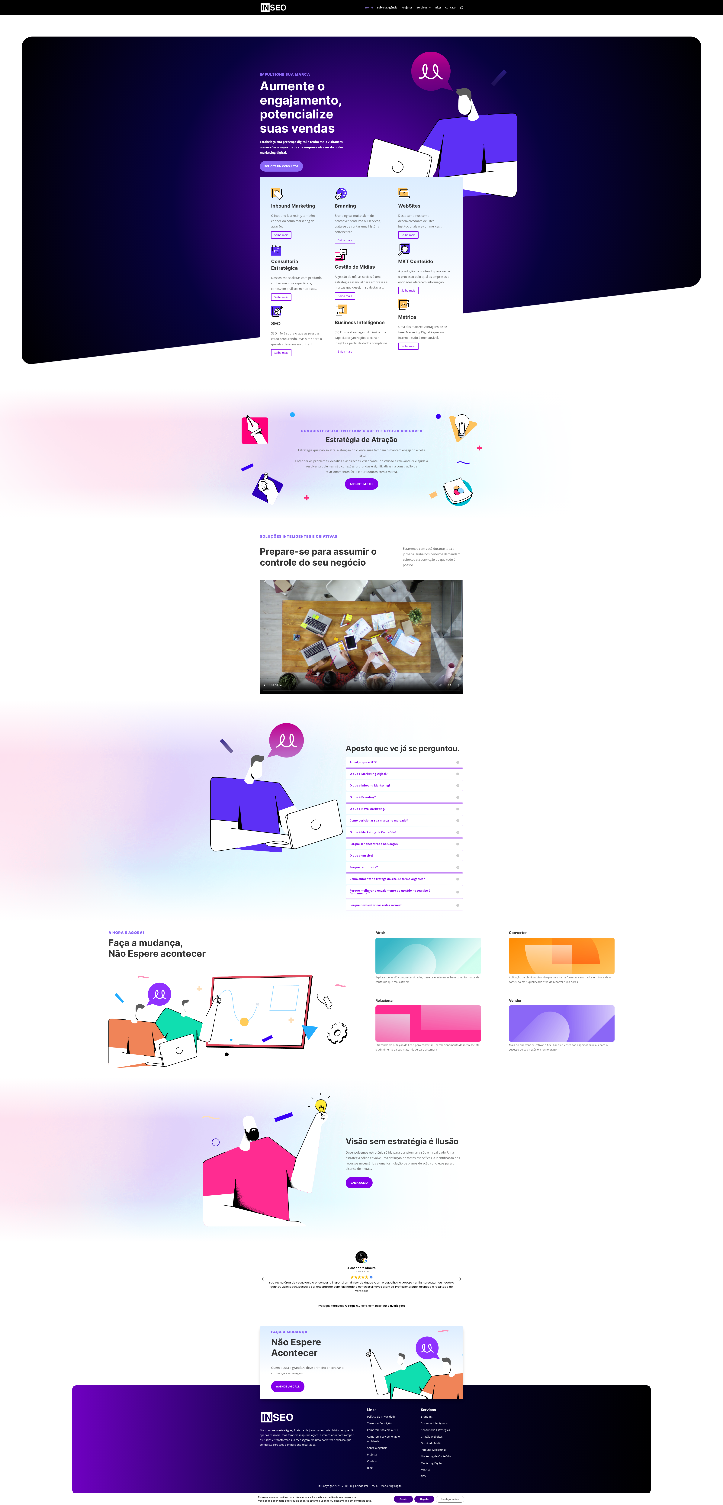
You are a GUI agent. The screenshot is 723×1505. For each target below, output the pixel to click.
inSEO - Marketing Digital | (388, 1486)
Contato (450, 7)
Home (369, 7)
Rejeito (424, 1499)
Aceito (403, 1499)
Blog (438, 7)
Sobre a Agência (387, 7)
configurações (362, 1501)
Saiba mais (281, 235)
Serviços (422, 7)
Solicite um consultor (281, 166)
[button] (460, 1279)
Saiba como (359, 1182)
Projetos (407, 7)
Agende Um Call (288, 1386)
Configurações (450, 1499)
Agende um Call (361, 484)
